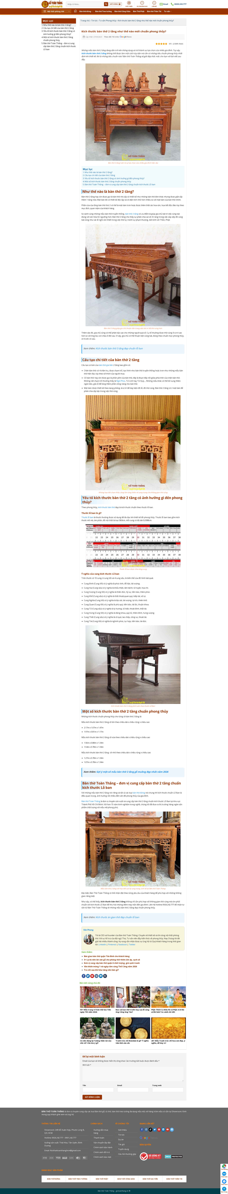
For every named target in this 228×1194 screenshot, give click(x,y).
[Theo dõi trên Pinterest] (159, 1130)
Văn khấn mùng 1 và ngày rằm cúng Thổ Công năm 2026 (110, 966)
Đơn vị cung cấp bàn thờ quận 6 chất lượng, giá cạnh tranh (112, 963)
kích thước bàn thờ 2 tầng (93, 53)
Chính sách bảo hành (103, 1147)
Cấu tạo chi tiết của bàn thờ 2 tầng (58, 28)
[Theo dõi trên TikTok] (150, 1130)
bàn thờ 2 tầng (131, 214)
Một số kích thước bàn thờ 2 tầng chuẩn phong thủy (58, 39)
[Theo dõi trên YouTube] (168, 1130)
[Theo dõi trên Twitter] (155, 1130)
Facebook (122, 944)
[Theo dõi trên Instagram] (146, 1130)
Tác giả (121, 1144)
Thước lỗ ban (87, 517)
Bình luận (87, 1065)
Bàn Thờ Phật (138, 11)
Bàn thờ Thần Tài (154, 11)
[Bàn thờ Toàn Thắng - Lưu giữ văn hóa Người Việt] (52, 4)
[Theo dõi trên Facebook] (142, 1130)
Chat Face (224, 1184)
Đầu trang (224, 1192)
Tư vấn (167, 11)
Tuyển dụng (123, 1149)
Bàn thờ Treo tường (103, 11)
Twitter (132, 944)
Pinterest (112, 944)
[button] (56, 11)
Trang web (157, 1085)
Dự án (121, 1139)
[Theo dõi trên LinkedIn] (163, 1130)
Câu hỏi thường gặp (127, 1154)
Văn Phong (88, 930)
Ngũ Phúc (120, 381)
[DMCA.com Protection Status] (174, 1156)
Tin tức (94, 20)
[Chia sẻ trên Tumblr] (105, 976)
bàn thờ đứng (139, 792)
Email (119, 1085)
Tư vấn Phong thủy (107, 20)
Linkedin (102, 944)
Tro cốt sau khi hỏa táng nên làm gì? (101, 970)
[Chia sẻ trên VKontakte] (96, 976)
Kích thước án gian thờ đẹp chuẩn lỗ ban (117, 917)
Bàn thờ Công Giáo (122, 11)
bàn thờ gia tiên (106, 365)
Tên (84, 1085)
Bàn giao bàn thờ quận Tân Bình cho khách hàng (107, 956)
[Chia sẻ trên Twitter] (88, 976)
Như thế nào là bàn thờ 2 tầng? (57, 25)
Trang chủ (85, 20)
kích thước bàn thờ (106, 507)
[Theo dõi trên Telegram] (172, 1130)
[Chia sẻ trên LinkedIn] (101, 976)
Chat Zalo (224, 1177)
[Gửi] (106, 4)
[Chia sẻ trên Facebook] (84, 976)
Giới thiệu (122, 1130)
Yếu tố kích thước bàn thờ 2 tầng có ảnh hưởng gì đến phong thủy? (59, 32)
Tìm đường (224, 1169)
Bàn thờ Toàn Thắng (90, 801)
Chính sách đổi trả (102, 1152)
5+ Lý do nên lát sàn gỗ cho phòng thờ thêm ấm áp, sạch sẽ (112, 959)
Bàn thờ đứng (85, 11)
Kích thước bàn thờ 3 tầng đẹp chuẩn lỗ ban (119, 348)
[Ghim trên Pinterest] (92, 976)
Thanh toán (99, 1137)
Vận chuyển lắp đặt (102, 1142)
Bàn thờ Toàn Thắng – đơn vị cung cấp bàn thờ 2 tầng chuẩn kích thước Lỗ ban (59, 46)
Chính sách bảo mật (102, 1157)
